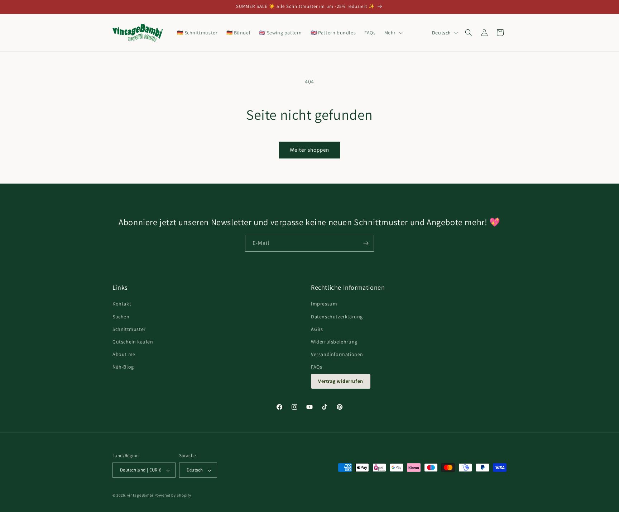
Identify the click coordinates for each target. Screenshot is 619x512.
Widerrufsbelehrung (334, 341)
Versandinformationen (337, 354)
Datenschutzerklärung (337, 316)
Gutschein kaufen (132, 341)
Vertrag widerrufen (340, 381)
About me (123, 354)
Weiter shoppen (309, 149)
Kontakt (121, 304)
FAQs (316, 367)
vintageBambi (140, 495)
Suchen (121, 316)
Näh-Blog (123, 367)
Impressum (324, 304)
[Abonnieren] (366, 243)
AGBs (317, 329)
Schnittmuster (129, 329)
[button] (393, 32)
